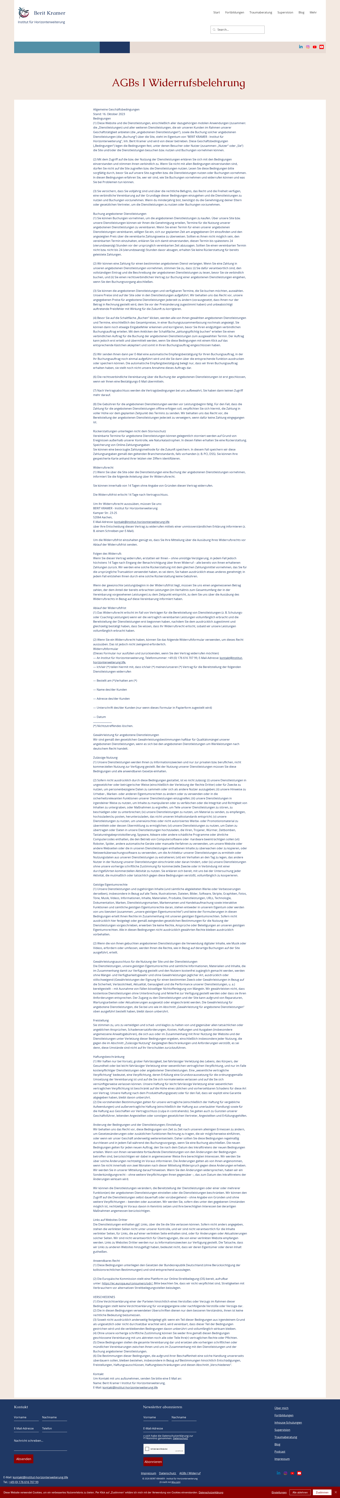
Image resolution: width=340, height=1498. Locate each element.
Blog (277, 1444)
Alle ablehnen (300, 1492)
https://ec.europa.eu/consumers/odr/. (127, 1283)
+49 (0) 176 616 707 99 (23, 1482)
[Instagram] (308, 47)
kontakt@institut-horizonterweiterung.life (141, 522)
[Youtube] (315, 47)
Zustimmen (322, 1492)
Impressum (148, 1473)
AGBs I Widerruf (189, 1473)
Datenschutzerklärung (211, 1492)
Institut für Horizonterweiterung (41, 22)
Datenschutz (168, 1473)
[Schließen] (336, 1492)
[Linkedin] (301, 47)
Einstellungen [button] (279, 1492)
